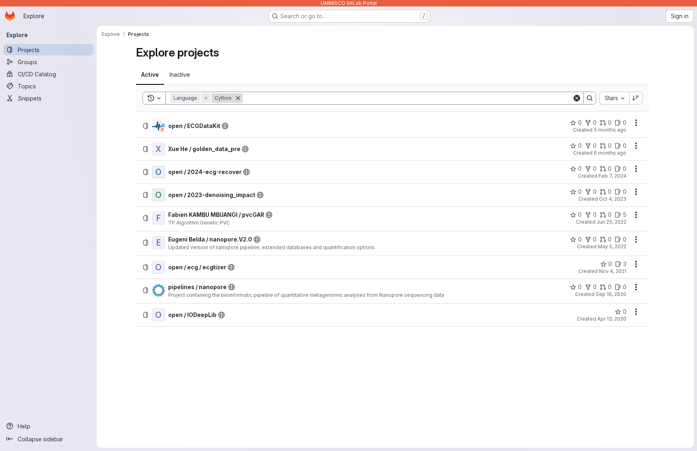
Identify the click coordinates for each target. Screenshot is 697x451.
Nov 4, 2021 (612, 271)
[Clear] (577, 98)
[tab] (150, 75)
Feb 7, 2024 (612, 176)
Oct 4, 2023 (612, 199)
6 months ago (610, 153)
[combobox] (614, 98)
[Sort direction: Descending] (636, 98)
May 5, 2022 (612, 246)
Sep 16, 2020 (611, 294)
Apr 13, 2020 (611, 319)
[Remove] (238, 98)
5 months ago (610, 130)
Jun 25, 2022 (611, 222)
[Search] (589, 98)
